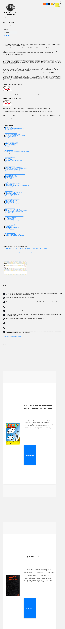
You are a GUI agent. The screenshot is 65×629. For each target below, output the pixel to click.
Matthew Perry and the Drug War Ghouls (11, 142)
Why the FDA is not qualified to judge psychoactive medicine (14, 235)
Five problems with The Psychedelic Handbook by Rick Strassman (15, 135)
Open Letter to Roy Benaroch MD (10, 195)
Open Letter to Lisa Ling (9, 191)
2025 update (6, 35)
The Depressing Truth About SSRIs (10, 217)
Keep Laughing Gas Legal (9, 178)
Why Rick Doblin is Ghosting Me (10, 233)
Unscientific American (8, 226)
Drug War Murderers (8, 158)
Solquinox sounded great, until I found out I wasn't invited (14, 211)
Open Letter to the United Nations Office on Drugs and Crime (14, 196)
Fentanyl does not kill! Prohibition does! (11, 133)
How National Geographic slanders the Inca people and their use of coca (16, 168)
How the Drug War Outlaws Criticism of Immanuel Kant (13, 171)
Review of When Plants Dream (10, 208)
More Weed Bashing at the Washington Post (11, 143)
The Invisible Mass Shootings (9, 218)
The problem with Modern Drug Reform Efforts (12, 220)
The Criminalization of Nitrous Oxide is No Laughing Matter (14, 216)
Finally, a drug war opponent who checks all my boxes (13, 161)
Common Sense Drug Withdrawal (10, 157)
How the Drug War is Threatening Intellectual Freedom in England (15, 170)
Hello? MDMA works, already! (10, 166)
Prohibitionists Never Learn (9, 204)
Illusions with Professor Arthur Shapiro (11, 176)
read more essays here (8, 258)
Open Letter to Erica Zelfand (9, 187)
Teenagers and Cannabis (8, 213)
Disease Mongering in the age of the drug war (12, 130)
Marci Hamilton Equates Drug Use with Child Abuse (13, 141)
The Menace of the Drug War (9, 219)
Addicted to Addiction (8, 127)
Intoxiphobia (7, 137)
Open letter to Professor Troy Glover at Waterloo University (14, 192)
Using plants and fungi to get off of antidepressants (12, 227)
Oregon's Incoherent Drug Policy (10, 144)
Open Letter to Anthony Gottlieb (10, 184)
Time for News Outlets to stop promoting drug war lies (13, 224)
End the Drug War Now (8, 159)
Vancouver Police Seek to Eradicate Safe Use (12, 228)
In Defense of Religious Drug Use (10, 177)
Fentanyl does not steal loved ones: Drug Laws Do (12, 134)
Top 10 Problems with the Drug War (10, 225)
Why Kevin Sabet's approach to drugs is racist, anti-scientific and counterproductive (17, 151)
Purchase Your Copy (30, 455)
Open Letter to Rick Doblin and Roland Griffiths (12, 194)
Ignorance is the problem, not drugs (10, 136)
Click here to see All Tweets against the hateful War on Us (12, 336)
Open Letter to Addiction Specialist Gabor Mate (12, 183)
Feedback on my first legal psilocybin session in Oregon (13, 160)
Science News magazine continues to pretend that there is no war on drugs (16, 210)
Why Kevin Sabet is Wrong (9, 150)
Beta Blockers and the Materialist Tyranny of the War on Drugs (14, 128)
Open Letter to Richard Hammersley (10, 193)
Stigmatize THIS (7, 146)
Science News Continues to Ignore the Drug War (12, 209)
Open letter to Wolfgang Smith (9, 202)
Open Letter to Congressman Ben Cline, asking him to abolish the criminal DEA (17, 185)
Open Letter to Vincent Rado (9, 201)
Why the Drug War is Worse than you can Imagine (12, 234)
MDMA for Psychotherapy (9, 179)
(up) (47, 248)
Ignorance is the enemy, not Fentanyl (10, 175)
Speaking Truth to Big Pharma (9, 212)
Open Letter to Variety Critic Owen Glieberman (12, 199)
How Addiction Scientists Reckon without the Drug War (13, 167)
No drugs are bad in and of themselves (11, 182)
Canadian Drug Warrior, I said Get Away (11, 129)
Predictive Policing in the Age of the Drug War (12, 203)
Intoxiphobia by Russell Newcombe (10, 138)
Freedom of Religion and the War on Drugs (11, 162)
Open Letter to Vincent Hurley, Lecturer (11, 200)
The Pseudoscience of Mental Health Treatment (12, 221)
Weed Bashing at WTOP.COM (9, 229)
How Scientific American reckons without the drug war (13, 169)
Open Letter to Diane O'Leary (9, 186)
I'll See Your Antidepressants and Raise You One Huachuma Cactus (15, 174)
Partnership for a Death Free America (10, 145)
